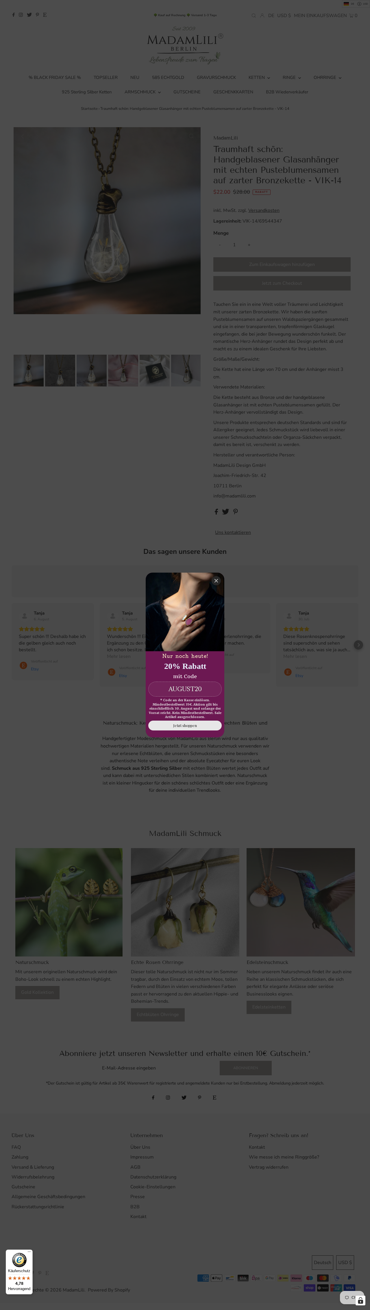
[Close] (216, 580)
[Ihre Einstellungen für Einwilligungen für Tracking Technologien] (360, 1300)
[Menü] (29, 1253)
